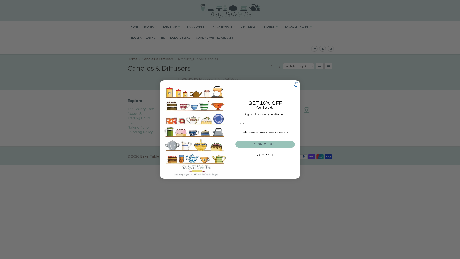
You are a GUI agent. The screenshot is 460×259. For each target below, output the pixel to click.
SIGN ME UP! (265, 144)
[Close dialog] (296, 84)
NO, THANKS (265, 155)
